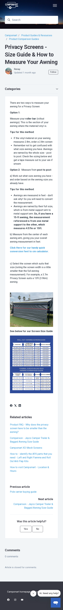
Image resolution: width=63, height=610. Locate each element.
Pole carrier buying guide (23, 491)
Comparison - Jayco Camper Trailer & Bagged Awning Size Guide (30, 440)
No (37, 528)
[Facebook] (11, 405)
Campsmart (11, 35)
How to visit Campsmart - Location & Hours (29, 469)
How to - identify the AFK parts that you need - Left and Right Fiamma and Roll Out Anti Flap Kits (31, 457)
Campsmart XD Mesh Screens (26, 447)
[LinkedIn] (20, 405)
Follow (53, 72)
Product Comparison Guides (24, 39)
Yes (26, 528)
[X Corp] (15, 405)
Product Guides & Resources (36, 35)
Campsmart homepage (18, 591)
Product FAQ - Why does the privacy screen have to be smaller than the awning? (29, 428)
